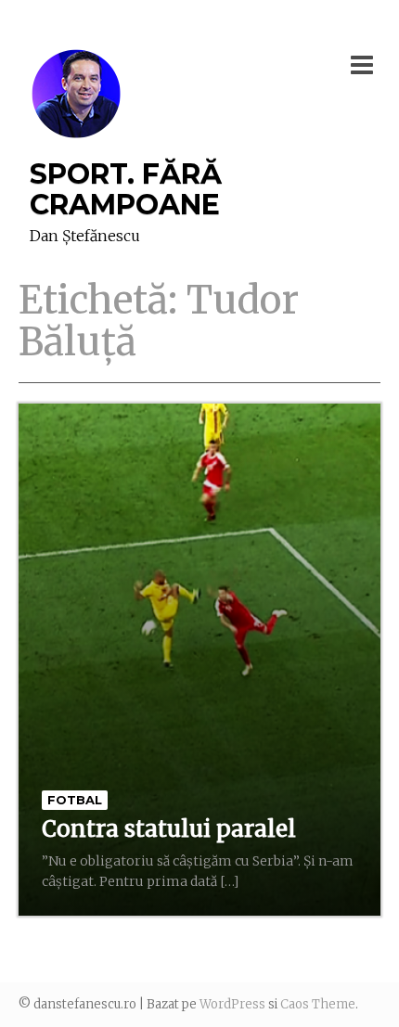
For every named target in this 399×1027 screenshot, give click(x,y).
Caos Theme (317, 1004)
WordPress (232, 1004)
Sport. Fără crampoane (126, 189)
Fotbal (74, 799)
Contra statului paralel (169, 829)
